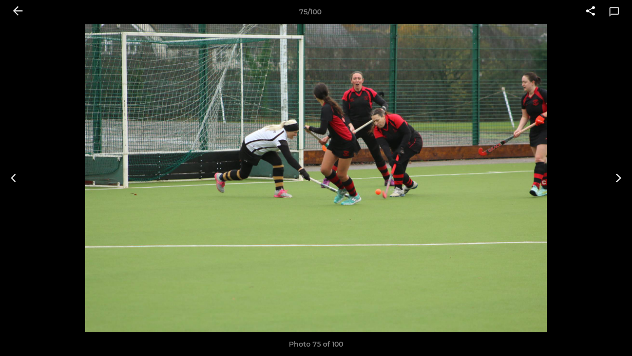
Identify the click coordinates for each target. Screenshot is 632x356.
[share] (590, 12)
